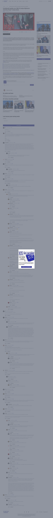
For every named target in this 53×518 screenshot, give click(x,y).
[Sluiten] (33, 250)
